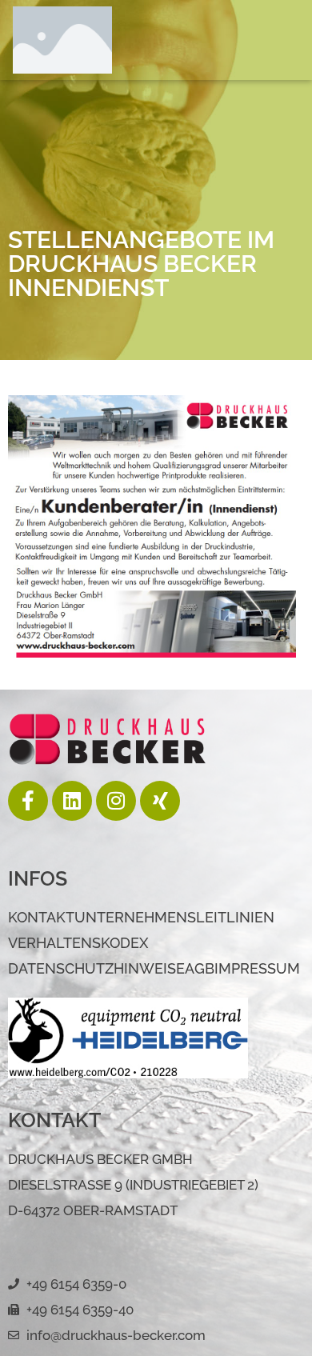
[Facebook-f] (28, 801)
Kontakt (41, 917)
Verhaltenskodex (78, 942)
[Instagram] (116, 801)
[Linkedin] (72, 801)
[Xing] (160, 801)
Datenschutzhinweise (96, 968)
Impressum (257, 968)
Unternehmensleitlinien (174, 917)
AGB (199, 968)
